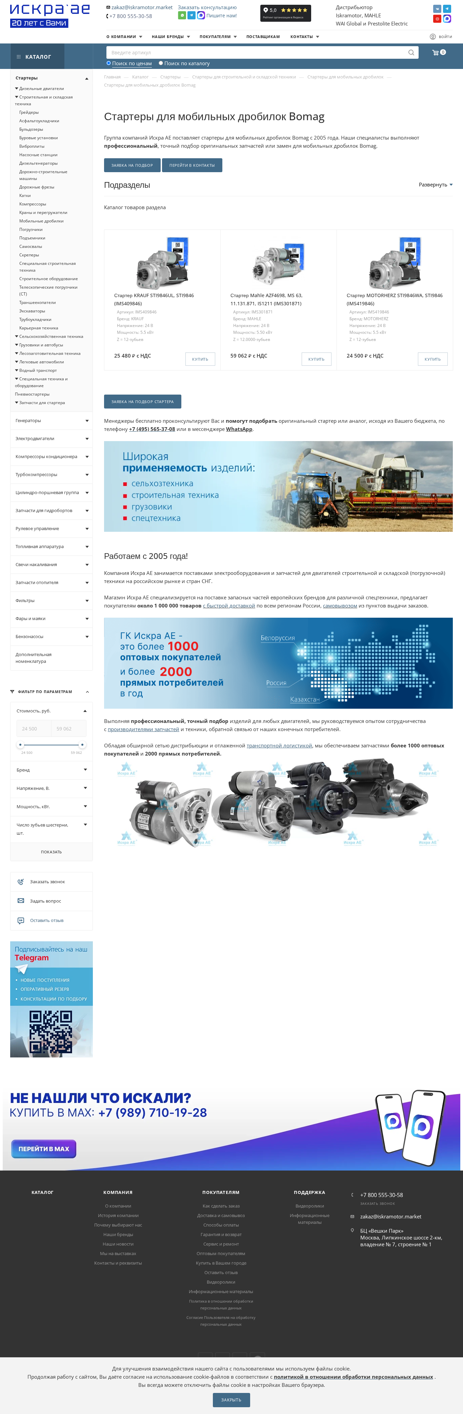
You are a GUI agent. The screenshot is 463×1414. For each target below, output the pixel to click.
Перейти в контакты (192, 165)
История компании (118, 1215)
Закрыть (231, 1400)
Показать (51, 851)
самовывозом (340, 605)
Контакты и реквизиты (118, 1263)
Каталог (43, 1192)
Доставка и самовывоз (221, 1215)
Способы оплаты (221, 1225)
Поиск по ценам (132, 63)
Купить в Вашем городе (221, 1263)
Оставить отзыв (46, 920)
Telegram (447, 9)
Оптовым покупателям (221, 1253)
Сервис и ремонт (221, 1244)
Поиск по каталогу (187, 63)
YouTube (437, 19)
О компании (118, 1206)
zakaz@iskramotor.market (142, 7)
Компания (118, 1192)
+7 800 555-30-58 (130, 16)
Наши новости (118, 1244)
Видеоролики (221, 1282)
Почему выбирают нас (118, 1225)
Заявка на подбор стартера (143, 401)
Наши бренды (118, 1234)
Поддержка (309, 1192)
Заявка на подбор (132, 165)
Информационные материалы (221, 1291)
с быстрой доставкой (229, 605)
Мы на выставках (118, 1253)
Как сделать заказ (221, 1206)
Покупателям (221, 1192)
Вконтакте (437, 9)
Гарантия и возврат (221, 1234)
